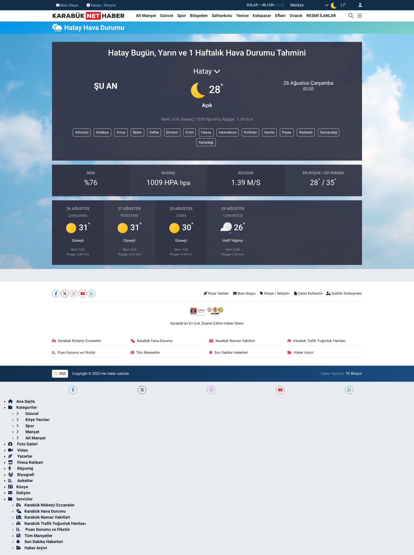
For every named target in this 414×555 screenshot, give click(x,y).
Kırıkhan (250, 132)
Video (22, 450)
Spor (181, 15)
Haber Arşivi (303, 352)
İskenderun (227, 132)
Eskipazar (262, 15)
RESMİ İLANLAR (321, 15)
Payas (287, 132)
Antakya (102, 132)
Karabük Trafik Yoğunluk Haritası (319, 341)
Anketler (24, 480)
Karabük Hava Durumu (154, 341)
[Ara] (351, 16)
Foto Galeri (27, 444)
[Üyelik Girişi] (358, 5)
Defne (154, 132)
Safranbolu (222, 15)
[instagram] (211, 390)
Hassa (206, 132)
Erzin (190, 132)
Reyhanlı (306, 132)
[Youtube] (82, 293)
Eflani (280, 15)
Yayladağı (205, 142)
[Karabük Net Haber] (88, 15)
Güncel (166, 15)
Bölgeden (199, 15)
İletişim (23, 492)
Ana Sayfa (25, 401)
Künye (22, 486)
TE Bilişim (354, 373)
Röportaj (24, 468)
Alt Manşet (146, 15)
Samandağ (328, 132)
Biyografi (25, 474)
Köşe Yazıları (218, 293)
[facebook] (73, 390)
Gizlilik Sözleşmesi (347, 293)
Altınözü (81, 132)
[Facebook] (56, 293)
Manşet (31, 431)
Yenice (242, 15)
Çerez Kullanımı (310, 293)
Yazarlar (24, 456)
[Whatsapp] (91, 293)
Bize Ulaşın (69, 5)
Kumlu (269, 132)
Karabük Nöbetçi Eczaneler (79, 341)
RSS (62, 373)
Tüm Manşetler (148, 352)
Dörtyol (172, 132)
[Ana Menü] (359, 16)
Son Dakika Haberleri (231, 352)
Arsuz (121, 132)
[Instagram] (74, 293)
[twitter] (142, 390)
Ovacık (296, 15)
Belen (137, 132)
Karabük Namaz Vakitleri (235, 341)
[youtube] (280, 390)
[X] (65, 293)
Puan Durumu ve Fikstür (76, 352)
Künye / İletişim (103, 5)
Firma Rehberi (29, 462)
